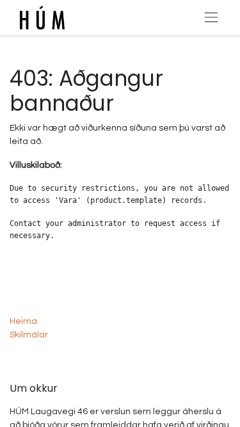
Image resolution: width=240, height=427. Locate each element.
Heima (23, 321)
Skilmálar (29, 334)
